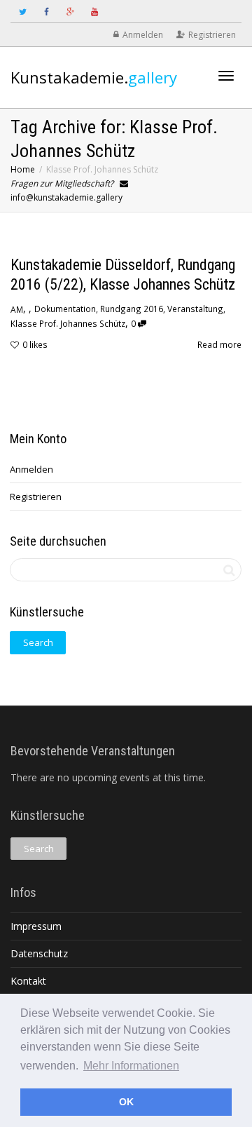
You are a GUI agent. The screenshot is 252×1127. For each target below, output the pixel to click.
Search (38, 642)
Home (22, 169)
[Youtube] (94, 11)
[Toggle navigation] (226, 76)
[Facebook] (46, 11)
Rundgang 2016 (131, 308)
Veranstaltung (195, 308)
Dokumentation (65, 308)
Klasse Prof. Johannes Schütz (67, 323)
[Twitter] (22, 11)
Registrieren (212, 35)
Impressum (36, 926)
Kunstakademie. (93, 77)
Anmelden (142, 35)
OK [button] (126, 1101)
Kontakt (28, 980)
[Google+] (70, 11)
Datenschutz (39, 953)
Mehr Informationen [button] (131, 1066)
